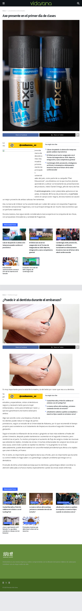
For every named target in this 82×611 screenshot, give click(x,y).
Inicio (4, 11)
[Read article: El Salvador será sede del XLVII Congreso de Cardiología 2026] (31, 261)
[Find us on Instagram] (9, 583)
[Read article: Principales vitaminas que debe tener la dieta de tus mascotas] (31, 521)
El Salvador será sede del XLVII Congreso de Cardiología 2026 (30, 269)
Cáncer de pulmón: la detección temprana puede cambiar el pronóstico (14, 245)
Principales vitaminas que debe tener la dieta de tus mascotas (30, 529)
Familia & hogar (12, 295)
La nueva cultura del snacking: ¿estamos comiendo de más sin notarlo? (40, 509)
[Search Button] (78, 3)
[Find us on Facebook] (3, 583)
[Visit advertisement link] (25, 145)
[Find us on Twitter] (6, 583)
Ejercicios (34, 238)
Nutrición (61, 238)
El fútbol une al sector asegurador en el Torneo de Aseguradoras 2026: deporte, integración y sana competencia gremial (61, 157)
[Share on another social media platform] (77, 135)
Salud (6, 238)
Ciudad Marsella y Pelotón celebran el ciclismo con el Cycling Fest (12, 509)
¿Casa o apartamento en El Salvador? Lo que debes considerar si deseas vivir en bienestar (11, 530)
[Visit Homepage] (41, 3)
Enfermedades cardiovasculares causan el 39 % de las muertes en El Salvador (10, 270)
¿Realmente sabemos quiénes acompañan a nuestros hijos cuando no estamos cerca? (66, 509)
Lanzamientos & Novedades (16, 11)
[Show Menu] (4, 3)
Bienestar (34, 502)
